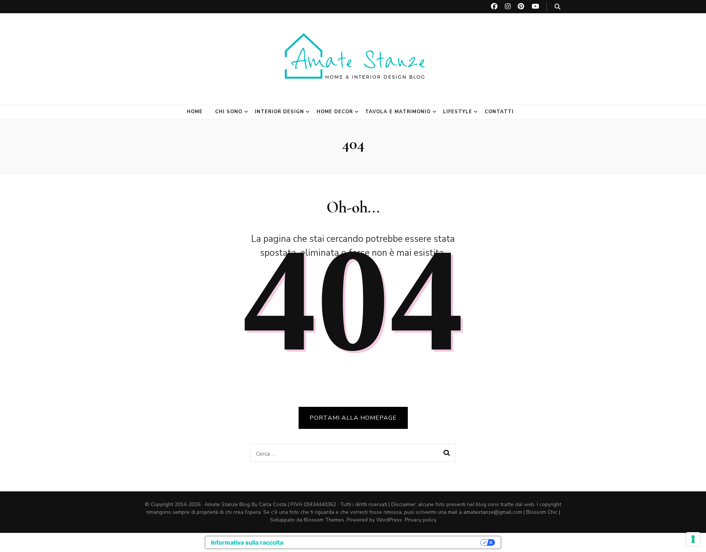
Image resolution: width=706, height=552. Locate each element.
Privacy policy (420, 519)
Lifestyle (457, 111)
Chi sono (228, 111)
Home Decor (335, 111)
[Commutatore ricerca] (557, 7)
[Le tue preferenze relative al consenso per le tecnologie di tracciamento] (693, 539)
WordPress (389, 519)
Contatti (499, 111)
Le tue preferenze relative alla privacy (385, 542)
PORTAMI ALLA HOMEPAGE (353, 418)
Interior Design (279, 111)
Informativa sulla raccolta (247, 542)
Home (195, 111)
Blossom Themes (324, 519)
